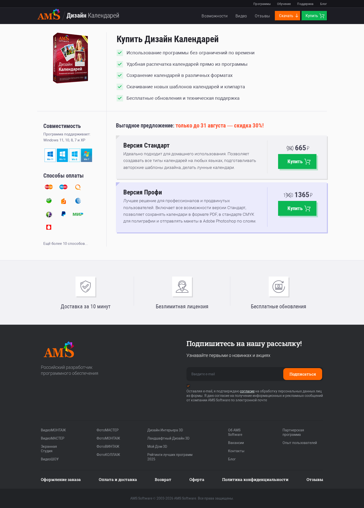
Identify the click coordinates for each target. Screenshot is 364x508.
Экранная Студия (49, 448)
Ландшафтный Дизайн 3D (168, 438)
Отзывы (262, 16)
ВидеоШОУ (50, 459)
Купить (312, 15)
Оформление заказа (61, 479)
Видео (241, 16)
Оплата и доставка (118, 479)
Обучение (284, 4)
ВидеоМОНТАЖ (53, 430)
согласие (247, 391)
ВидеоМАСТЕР (52, 438)
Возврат (163, 479)
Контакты (236, 451)
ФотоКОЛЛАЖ (108, 455)
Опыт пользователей (300, 443)
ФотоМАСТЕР (108, 430)
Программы (262, 4)
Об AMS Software (235, 432)
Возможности (215, 16)
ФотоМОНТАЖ (108, 438)
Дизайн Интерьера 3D (165, 430)
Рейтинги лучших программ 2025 (169, 457)
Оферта (196, 479)
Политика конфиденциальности (255, 479)
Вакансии (236, 443)
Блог (323, 4)
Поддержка (305, 4)
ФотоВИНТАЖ (108, 446)
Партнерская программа (293, 432)
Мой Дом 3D (157, 446)
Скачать (286, 15)
